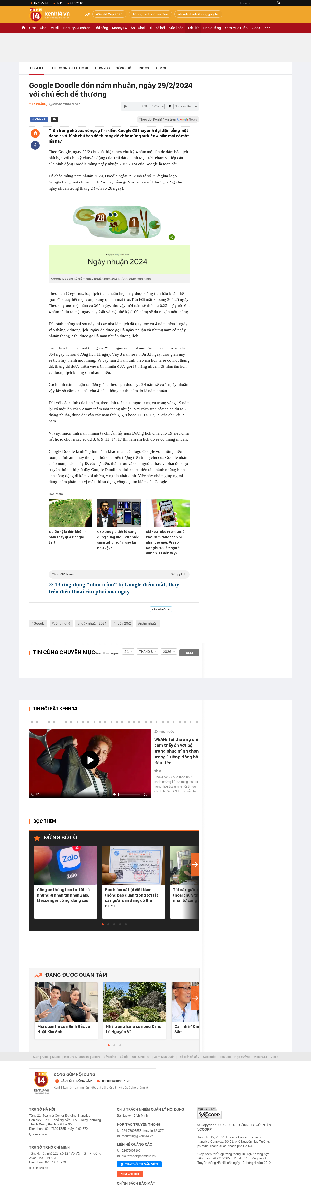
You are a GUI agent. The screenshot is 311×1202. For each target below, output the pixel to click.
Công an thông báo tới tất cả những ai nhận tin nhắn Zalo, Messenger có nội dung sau (63, 895)
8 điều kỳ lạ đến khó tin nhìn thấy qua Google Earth (68, 537)
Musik (55, 28)
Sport (96, 1057)
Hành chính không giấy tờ (199, 14)
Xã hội (160, 28)
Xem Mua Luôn (236, 28)
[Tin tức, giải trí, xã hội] (53, 15)
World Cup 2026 (110, 14)
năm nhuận (149, 623)
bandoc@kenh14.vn (116, 1080)
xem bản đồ (40, 1134)
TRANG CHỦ (23, 28)
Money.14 (119, 28)
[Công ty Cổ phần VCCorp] (209, 1113)
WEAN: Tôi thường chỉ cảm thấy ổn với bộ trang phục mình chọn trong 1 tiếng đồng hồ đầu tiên (176, 751)
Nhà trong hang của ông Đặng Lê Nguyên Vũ (133, 1029)
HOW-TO (102, 68)
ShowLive (77, 3)
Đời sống (101, 28)
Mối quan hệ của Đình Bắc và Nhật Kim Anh (63, 1029)
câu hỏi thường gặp (76, 1081)
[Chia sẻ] (35, 145)
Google (39, 623)
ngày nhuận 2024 (92, 623)
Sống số (123, 68)
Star (32, 28)
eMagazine (41, 3)
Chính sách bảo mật (136, 1183)
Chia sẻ (40, 119)
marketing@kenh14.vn (137, 1136)
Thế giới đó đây (188, 1057)
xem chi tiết (130, 1174)
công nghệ (62, 623)
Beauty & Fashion (76, 28)
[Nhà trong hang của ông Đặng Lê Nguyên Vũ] (134, 1002)
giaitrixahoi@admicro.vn (139, 1156)
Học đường (212, 28)
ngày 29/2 (123, 623)
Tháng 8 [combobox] (146, 651)
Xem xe (161, 68)
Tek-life (193, 28)
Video (255, 28)
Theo (119, 574)
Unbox (143, 68)
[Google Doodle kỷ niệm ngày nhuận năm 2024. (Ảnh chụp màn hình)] (119, 235)
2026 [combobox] (167, 651)
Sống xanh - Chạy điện (151, 14)
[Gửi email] (54, 119)
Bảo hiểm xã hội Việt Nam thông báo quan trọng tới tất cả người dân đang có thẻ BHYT (131, 897)
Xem (189, 653)
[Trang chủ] (35, 133)
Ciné (43, 28)
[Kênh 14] (41, 1083)
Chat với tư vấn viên (141, 1164)
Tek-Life (225, 1057)
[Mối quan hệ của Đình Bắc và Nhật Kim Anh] (66, 1002)
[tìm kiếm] (279, 3)
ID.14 (60, 3)
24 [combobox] (126, 651)
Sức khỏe (176, 28)
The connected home (69, 68)
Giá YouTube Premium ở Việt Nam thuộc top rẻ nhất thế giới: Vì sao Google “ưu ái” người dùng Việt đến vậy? (165, 542)
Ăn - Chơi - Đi (141, 28)
